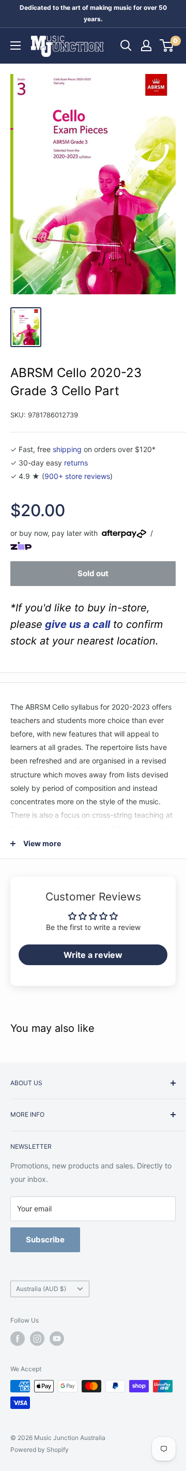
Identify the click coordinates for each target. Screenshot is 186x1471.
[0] (167, 45)
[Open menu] (15, 45)
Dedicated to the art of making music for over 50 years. (93, 13)
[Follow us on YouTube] (57, 1338)
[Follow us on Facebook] (17, 1338)
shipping (67, 449)
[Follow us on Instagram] (37, 1338)
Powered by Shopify (39, 1449)
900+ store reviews (77, 476)
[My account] (146, 45)
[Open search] (126, 45)
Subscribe (45, 1239)
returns (76, 462)
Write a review (93, 955)
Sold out (93, 573)
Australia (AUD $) (41, 1289)
